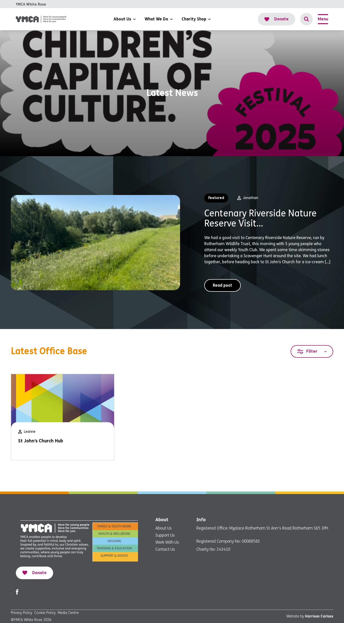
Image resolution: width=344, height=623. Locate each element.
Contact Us (165, 549)
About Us (163, 528)
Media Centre (68, 613)
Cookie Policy (45, 613)
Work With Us (167, 542)
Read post (222, 285)
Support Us (165, 535)
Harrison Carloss (319, 616)
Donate (281, 19)
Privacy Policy (21, 613)
